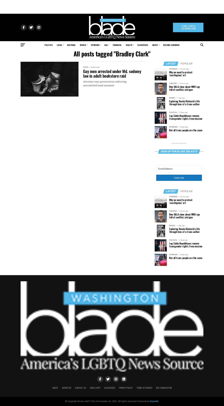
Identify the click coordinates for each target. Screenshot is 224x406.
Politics (48, 45)
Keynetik (154, 401)
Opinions (95, 45)
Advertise (66, 387)
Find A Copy (95, 387)
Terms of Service (144, 387)
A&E (106, 45)
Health (129, 45)
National (71, 45)
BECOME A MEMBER (171, 45)
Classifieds (142, 45)
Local (59, 45)
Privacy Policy (126, 387)
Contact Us (80, 387)
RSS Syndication (164, 387)
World (83, 45)
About (155, 45)
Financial (117, 45)
